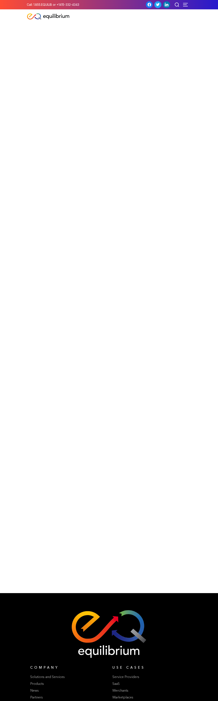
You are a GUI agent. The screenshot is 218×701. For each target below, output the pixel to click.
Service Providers (125, 677)
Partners (36, 697)
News (34, 690)
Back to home (109, 378)
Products (37, 684)
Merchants (120, 690)
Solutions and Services (47, 677)
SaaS (116, 684)
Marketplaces (122, 697)
